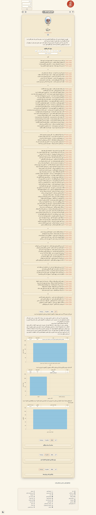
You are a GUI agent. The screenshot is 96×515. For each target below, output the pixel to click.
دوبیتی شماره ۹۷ (68, 267)
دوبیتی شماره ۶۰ (68, 186)
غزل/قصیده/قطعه (53, 372)
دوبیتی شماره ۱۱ (68, 89)
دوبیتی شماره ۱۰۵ (68, 287)
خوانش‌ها (47, 311)
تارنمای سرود (66, 330)
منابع (32, 503)
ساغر (51, 495)
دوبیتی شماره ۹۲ (68, 253)
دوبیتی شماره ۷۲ (68, 207)
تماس (32, 505)
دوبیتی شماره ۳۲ (68, 126)
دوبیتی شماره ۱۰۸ (68, 297)
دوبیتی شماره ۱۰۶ (68, 288)
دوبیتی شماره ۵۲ (68, 172)
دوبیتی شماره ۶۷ (68, 198)
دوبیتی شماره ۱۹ (68, 103)
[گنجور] (70, 4)
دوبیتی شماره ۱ (68, 60)
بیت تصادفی (71, 493)
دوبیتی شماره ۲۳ (68, 110)
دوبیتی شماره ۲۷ (68, 117)
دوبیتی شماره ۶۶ (68, 196)
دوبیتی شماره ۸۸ (68, 246)
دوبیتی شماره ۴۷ (68, 163)
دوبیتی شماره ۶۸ (68, 200)
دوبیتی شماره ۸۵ (68, 235)
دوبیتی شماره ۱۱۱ (68, 302)
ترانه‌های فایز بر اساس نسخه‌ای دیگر (62, 483)
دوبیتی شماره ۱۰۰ (68, 272)
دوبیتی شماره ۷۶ (68, 214)
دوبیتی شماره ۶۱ (68, 188)
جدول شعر (72, 495)
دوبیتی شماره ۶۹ (68, 202)
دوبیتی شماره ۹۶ (68, 260)
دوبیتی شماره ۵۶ (68, 179)
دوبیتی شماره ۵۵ (68, 177)
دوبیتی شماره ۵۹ (68, 184)
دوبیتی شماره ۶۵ (68, 195)
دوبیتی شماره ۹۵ (68, 258)
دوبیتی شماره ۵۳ (68, 173)
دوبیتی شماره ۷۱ (68, 205)
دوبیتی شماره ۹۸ (68, 269)
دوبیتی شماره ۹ (68, 80)
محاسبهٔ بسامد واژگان (48, 445)
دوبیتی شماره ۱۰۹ (68, 299)
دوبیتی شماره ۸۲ (68, 225)
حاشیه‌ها (72, 500)
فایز (48, 25)
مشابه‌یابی (72, 502)
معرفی (32, 491)
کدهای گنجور (49, 491)
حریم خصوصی (30, 507)
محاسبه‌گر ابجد (49, 500)
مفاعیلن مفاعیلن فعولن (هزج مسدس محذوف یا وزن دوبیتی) (53, 339)
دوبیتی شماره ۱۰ (68, 82)
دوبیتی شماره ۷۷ (68, 216)
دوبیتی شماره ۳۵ (68, 136)
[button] (72, 12)
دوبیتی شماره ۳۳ (68, 128)
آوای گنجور (50, 502)
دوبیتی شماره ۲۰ (68, 105)
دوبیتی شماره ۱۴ (68, 94)
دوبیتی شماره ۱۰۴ (68, 285)
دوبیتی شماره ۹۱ (68, 251)
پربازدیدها (41, 311)
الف (48, 57)
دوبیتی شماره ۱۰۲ (68, 281)
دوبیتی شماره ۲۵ (68, 113)
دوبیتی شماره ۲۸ (68, 119)
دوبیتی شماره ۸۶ (68, 237)
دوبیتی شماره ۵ (68, 73)
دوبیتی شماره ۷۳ (68, 209)
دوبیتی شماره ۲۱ (68, 106)
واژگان (52, 311)
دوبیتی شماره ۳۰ (68, 122)
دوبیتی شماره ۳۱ (68, 124)
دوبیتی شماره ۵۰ (68, 168)
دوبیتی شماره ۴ (68, 66)
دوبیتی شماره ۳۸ (68, 142)
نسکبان (50, 507)
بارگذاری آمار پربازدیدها (48, 474)
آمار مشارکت (31, 500)
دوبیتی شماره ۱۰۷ (68, 290)
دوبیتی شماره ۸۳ (68, 232)
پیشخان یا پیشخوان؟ (48, 505)
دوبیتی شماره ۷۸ (68, 218)
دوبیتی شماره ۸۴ (68, 234)
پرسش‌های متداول (29, 493)
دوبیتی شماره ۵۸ (68, 182)
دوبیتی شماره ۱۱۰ (68, 301)
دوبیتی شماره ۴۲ (68, 154)
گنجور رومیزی (49, 493)
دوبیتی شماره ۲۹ (68, 121)
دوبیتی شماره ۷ (68, 76)
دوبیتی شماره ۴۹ (68, 166)
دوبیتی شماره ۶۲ (68, 189)
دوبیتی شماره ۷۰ (68, 204)
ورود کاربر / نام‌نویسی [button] (49, 12)
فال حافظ (72, 496)
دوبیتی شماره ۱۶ (68, 98)
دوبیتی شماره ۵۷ (68, 181)
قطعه (53, 371)
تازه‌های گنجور (71, 503)
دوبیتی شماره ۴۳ (68, 156)
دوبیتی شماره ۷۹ (68, 219)
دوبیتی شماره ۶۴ (68, 193)
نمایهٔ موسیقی (71, 498)
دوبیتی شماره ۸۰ (68, 221)
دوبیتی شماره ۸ (68, 78)
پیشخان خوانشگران (48, 503)
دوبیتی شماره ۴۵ (68, 159)
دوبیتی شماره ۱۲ (68, 90)
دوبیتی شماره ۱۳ (68, 92)
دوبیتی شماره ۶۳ (68, 191)
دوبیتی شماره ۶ (68, 75)
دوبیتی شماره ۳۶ (68, 138)
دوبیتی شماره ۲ (68, 62)
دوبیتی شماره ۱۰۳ (68, 283)
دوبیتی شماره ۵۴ (68, 175)
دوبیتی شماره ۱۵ (68, 96)
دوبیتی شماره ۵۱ (68, 170)
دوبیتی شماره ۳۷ (68, 140)
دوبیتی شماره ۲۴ (68, 112)
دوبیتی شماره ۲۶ (68, 115)
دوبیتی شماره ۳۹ (68, 143)
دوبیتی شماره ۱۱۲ (68, 304)
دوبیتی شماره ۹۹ (68, 271)
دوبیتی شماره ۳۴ (68, 135)
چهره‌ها (31, 495)
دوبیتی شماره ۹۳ (68, 255)
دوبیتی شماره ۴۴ (68, 158)
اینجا (55, 323)
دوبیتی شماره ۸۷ (68, 239)
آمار (55, 311)
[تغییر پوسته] (2, 512)
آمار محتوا (31, 498)
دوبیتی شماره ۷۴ (68, 211)
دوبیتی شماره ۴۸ (68, 165)
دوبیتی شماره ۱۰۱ (68, 274)
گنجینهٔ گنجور (49, 498)
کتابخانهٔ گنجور (49, 496)
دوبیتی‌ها (48, 29)
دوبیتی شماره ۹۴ (68, 257)
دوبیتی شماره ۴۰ (68, 151)
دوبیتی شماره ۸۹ (68, 248)
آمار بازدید (31, 502)
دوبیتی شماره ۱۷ (68, 99)
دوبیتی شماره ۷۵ (68, 212)
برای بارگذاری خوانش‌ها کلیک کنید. (48, 460)
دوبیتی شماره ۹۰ (68, 249)
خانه (73, 491)
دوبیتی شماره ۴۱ (68, 152)
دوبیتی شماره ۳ (68, 64)
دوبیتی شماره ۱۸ (68, 101)
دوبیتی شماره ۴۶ (68, 161)
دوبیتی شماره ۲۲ (68, 108)
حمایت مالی (31, 496)
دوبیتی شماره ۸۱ (68, 223)
